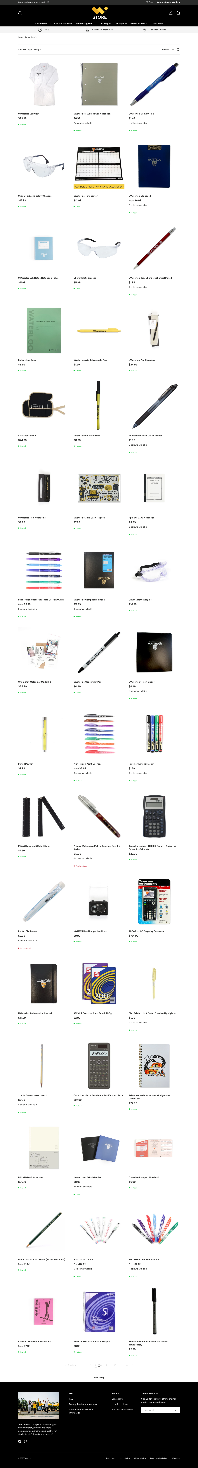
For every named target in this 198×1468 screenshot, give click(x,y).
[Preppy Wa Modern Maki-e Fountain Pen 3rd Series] (99, 816)
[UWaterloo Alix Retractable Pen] (99, 330)
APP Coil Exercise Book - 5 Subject (92, 1341)
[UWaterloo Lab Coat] (43, 84)
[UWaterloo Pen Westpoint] (43, 488)
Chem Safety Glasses (85, 277)
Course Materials (63, 23)
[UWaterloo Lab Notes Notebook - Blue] (43, 248)
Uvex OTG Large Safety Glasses (35, 195)
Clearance (157, 23)
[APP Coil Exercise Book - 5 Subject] (99, 1312)
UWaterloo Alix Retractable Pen (90, 360)
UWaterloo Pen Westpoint (32, 517)
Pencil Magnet (25, 763)
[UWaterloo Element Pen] (154, 84)
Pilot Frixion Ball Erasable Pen (144, 1259)
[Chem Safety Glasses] (99, 248)
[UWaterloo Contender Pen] (99, 652)
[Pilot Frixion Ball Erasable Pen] (154, 1229)
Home (20, 37)
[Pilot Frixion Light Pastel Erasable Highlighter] (154, 983)
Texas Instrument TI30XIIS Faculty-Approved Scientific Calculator (152, 848)
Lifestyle (119, 23)
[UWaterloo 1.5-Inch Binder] (99, 1147)
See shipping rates (54, 2)
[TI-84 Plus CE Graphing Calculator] (154, 901)
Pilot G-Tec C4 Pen (83, 1259)
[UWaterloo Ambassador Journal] (43, 983)
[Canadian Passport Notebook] (154, 1147)
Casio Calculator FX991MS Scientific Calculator (98, 1095)
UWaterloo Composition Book (89, 599)
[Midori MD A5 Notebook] (43, 1147)
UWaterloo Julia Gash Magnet (89, 517)
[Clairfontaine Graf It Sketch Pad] (43, 1312)
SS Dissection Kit (27, 435)
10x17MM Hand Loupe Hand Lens (90, 931)
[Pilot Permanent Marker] (154, 734)
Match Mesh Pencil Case (142, 1420)
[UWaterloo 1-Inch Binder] (154, 652)
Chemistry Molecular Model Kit (34, 681)
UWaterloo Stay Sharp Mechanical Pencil (150, 277)
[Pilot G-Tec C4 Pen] (99, 1229)
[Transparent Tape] (99, 1390)
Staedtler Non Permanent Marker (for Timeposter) (148, 1343)
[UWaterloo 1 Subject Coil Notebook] (99, 84)
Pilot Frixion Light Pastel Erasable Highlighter (152, 1013)
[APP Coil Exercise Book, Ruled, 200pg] (99, 983)
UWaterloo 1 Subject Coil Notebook (92, 113)
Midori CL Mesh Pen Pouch (32, 1420)
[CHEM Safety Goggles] (154, 570)
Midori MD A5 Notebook (30, 1177)
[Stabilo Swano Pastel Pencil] (43, 1065)
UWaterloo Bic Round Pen (87, 435)
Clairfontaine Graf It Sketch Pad (34, 1341)
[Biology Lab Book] (43, 330)
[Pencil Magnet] (43, 734)
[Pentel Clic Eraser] (43, 901)
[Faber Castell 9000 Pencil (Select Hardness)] (43, 1229)
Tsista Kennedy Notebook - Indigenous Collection (149, 1097)
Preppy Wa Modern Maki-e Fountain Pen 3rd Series (97, 848)
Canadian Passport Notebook (144, 1177)
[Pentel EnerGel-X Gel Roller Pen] (154, 406)
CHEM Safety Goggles (140, 599)
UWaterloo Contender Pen (87, 681)
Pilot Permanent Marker (141, 763)
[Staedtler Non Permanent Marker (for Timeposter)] (154, 1312)
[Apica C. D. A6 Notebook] (154, 488)
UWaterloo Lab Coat (28, 113)
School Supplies (84, 23)
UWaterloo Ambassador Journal (35, 1013)
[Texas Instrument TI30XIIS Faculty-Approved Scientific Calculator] (154, 816)
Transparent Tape (83, 1420)
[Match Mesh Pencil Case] (154, 1390)
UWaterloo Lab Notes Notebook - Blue (38, 277)
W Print (149, 2)
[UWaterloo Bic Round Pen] (99, 406)
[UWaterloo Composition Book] (99, 570)
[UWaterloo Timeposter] (99, 166)
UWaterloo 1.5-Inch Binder (87, 1177)
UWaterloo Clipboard (140, 195)
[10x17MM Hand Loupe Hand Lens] (99, 901)
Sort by (22, 49)
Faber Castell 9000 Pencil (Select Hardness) (41, 1259)
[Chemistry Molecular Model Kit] (43, 652)
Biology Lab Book (27, 360)
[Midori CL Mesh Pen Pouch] (43, 1390)
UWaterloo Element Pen (141, 113)
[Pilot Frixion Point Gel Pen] (99, 734)
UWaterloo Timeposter (86, 195)
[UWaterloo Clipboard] (154, 166)
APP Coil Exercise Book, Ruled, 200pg (93, 1013)
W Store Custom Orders (168, 2)
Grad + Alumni (138, 23)
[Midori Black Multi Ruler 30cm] (43, 816)
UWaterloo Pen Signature (142, 360)
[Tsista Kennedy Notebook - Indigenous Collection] (154, 1065)
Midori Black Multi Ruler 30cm (34, 846)
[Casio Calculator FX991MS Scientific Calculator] (99, 1065)
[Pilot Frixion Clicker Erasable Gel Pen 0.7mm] (43, 570)
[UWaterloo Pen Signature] (154, 330)
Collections (41, 23)
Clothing (103, 23)
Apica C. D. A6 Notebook (141, 517)
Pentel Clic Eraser (27, 931)
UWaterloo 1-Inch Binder (141, 681)
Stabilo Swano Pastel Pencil (32, 1095)
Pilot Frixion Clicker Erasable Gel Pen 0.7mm (41, 599)
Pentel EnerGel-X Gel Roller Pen (145, 435)
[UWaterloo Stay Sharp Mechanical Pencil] (154, 248)
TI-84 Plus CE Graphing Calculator (147, 931)
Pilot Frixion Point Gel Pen (87, 763)
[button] (178, 13)
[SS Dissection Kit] (43, 406)
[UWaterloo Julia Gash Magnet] (99, 488)
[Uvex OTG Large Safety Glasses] (43, 166)
